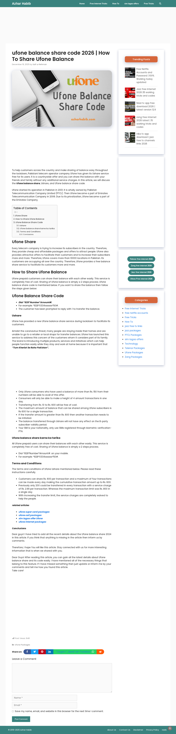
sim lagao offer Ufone (31, 518)
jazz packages (133, 330)
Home (82, 3)
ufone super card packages (34, 511)
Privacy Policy (152, 729)
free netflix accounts (136, 312)
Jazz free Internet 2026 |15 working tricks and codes (146, 92)
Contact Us (124, 729)
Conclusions (28, 234)
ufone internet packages (32, 521)
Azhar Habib (21, 3)
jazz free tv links (133, 326)
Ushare (22, 225)
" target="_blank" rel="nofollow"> (74, 651)
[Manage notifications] (170, 728)
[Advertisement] (77, 25)
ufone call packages (30, 515)
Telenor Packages (135, 348)
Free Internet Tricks (98, 3)
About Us (111, 729)
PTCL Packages (133, 334)
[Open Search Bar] (160, 3)
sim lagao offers (131, 3)
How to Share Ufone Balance (29, 219)
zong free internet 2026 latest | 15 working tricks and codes (146, 122)
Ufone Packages (22, 644)
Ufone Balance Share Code (29, 222)
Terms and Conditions (30, 231)
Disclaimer (138, 729)
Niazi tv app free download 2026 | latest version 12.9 (146, 106)
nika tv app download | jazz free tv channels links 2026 (145, 138)
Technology (131, 343)
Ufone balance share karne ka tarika (37, 228)
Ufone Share (21, 215)
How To (115, 3)
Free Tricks (149, 3)
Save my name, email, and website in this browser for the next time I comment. (59, 711)
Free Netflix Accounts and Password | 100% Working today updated (145, 76)
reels (164, 729)
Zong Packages (133, 356)
